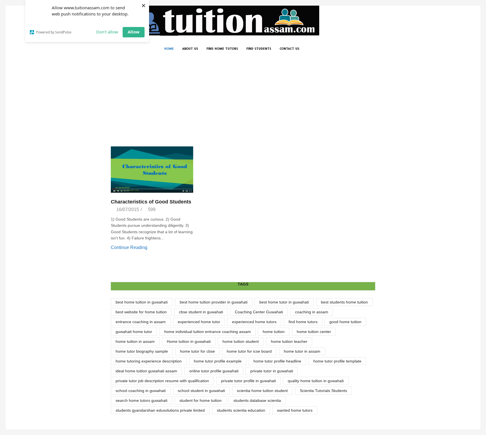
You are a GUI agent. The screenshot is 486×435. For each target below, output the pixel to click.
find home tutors (303, 322)
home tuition (274, 331)
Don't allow (107, 32)
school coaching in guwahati (141, 390)
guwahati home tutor (134, 331)
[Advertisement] (243, 104)
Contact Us (289, 49)
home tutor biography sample (142, 351)
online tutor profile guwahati (213, 371)
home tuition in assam (135, 341)
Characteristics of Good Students (151, 202)
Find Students (258, 49)
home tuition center (314, 331)
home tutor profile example (218, 361)
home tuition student (240, 341)
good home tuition (345, 322)
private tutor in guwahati (271, 371)
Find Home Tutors (222, 49)
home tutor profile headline (277, 361)
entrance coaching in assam (141, 322)
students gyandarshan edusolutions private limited (160, 410)
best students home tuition (344, 302)
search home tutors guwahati (141, 400)
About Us (190, 49)
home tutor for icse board (249, 351)
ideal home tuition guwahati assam (146, 371)
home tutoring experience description (149, 361)
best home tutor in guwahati (284, 302)
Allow (134, 32)
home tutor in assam (302, 351)
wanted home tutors (294, 410)
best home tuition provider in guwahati (214, 302)
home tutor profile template (337, 361)
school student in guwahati (201, 390)
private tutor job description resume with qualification (162, 381)
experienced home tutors (254, 322)
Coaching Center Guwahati (259, 312)
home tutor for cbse (197, 351)
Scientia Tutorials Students (323, 390)
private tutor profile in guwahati (248, 381)
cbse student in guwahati (201, 312)
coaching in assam (311, 312)
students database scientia (257, 400)
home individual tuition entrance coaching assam (207, 331)
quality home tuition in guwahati (316, 381)
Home (169, 49)
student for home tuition (200, 400)
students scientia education (241, 410)
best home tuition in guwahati (142, 302)
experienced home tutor (199, 322)
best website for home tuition (141, 312)
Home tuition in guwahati (189, 341)
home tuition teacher (289, 341)
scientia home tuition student (262, 390)
